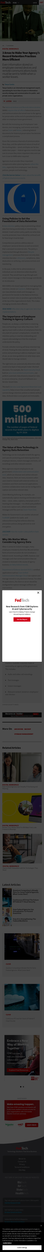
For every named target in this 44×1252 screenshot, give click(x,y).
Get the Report (22, 619)
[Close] (41, 1225)
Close (38, 592)
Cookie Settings (22, 1248)
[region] (22, 1237)
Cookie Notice (7, 1243)
